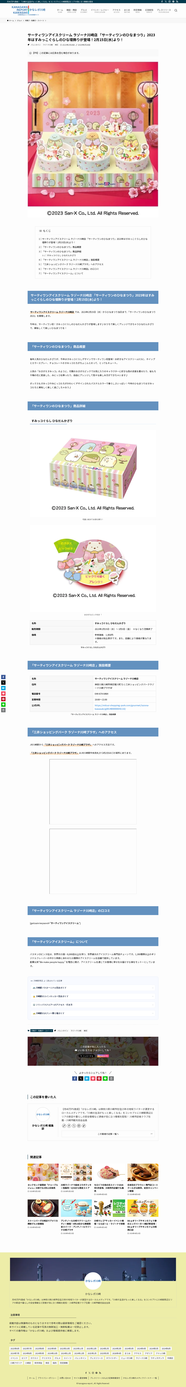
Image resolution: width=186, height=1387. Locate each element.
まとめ (127, 1353)
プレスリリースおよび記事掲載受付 (105, 1378)
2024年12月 (79, 1353)
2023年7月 (27, 1348)
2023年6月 (14, 1348)
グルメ (57, 1358)
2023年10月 (65, 1348)
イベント (14, 1358)
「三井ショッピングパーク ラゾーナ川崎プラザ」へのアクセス (72, 264)
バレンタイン (36, 45)
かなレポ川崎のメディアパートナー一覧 (140, 1378)
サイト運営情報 (80, 1378)
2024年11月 (66, 1353)
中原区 (170, 1358)
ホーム (32, 1378)
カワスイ (34, 1358)
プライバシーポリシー (47, 1378)
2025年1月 (92, 1353)
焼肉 (55, 1362)
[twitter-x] (166, 1)
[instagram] (169, 1)
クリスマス (46, 1358)
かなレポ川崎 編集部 (43, 1127)
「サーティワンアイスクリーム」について (62, 273)
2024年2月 (116, 1348)
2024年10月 (52, 1353)
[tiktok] (84, 1126)
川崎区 (28, 1362)
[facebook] (162, 1)
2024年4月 (141, 1348)
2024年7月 (14, 1353)
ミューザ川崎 (126, 1358)
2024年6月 (166, 1348)
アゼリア (148, 1353)
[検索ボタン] (176, 10)
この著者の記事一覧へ (108, 1133)
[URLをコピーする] (111, 1078)
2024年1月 (104, 1348)
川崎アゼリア (16, 1362)
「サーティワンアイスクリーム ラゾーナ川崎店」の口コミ (70, 268)
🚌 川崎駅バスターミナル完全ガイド (93, 988)
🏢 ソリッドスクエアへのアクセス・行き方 (93, 1005)
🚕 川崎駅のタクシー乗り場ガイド (93, 1013)
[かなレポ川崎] (28, 11)
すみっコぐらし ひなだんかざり (61, 255)
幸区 (56, 45)
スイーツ (67, 1358)
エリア (24, 1358)
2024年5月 (153, 1348)
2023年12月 (91, 1348)
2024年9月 (39, 1353)
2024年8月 (27, 1353)
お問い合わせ (65, 1378)
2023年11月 (78, 1348)
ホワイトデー (112, 1358)
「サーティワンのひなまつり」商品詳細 (61, 251)
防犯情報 (64, 1362)
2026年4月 (116, 1353)
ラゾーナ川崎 (48, 45)
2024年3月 (129, 1348)
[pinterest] (173, 1)
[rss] (177, 1)
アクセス (137, 1353)
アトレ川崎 (160, 1353)
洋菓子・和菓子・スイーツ (41, 1030)
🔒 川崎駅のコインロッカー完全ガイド (93, 996)
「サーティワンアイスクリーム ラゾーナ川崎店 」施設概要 (70, 259)
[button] (74, 1078)
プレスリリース (96, 1358)
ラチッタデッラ (157, 1358)
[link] (64, 1126)
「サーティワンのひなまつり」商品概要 (61, 246)
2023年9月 (52, 1348)
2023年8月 (39, 1348)
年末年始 (38, 1362)
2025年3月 (104, 1353)
